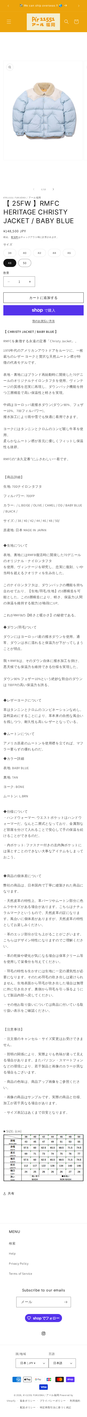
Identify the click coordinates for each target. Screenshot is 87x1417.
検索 (12, 1243)
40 (26, 254)
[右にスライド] (53, 189)
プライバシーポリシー (53, 1400)
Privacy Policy (18, 1264)
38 (11, 254)
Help (12, 1253)
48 (10, 263)
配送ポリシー (28, 1407)
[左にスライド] (34, 189)
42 (41, 254)
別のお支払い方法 (43, 321)
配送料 (14, 237)
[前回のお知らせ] (8, 6)
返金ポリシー (27, 1400)
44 (56, 254)
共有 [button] (11, 1193)
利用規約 (75, 1400)
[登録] (66, 1302)
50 (25, 263)
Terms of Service (20, 1274)
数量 (6, 273)
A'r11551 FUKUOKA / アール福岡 (41, 1395)
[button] (9, 22)
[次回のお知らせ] (79, 6)
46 (70, 254)
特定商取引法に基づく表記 (55, 1407)
